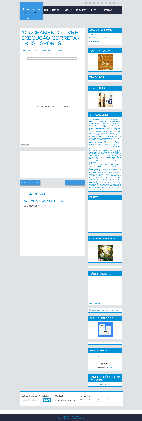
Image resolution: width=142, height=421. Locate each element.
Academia (105, 120)
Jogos (91, 155)
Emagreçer (115, 146)
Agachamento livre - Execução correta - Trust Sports (51, 38)
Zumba (99, 189)
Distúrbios (100, 144)
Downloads (116, 144)
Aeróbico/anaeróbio (115, 121)
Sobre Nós (92, 34)
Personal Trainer (99, 171)
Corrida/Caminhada (100, 138)
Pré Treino (108, 172)
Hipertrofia (107, 152)
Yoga (95, 189)
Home (45, 10)
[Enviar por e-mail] (22, 145)
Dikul (96, 144)
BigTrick (94, 10)
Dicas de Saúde (112, 142)
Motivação (118, 164)
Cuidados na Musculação (99, 140)
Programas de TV (115, 175)
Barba (114, 131)
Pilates (107, 171)
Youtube (26, 18)
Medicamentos (116, 159)
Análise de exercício (110, 128)
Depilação (118, 140)
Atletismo (91, 131)
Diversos (68, 10)
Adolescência (102, 121)
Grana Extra (93, 152)
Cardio (107, 136)
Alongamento (93, 125)
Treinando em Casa (103, 187)
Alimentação (94, 123)
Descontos (92, 142)
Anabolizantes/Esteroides (97, 128)
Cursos (112, 140)
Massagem (100, 159)
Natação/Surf (111, 167)
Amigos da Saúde (111, 125)
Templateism (70, 418)
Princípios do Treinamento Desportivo (100, 174)
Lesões (102, 157)
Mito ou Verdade (102, 164)
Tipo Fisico (92, 185)
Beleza (119, 131)
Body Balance (108, 133)
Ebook (100, 147)
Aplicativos (98, 130)
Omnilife (114, 169)
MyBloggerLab (79, 418)
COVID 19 (109, 138)
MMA (111, 164)
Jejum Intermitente (115, 153)
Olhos (100, 169)
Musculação (95, 167)
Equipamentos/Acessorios (97, 149)
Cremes (114, 138)
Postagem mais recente (30, 183)
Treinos (118, 187)
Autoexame (97, 131)
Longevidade (110, 157)
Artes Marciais (116, 130)
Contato (55, 10)
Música (104, 167)
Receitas (92, 177)
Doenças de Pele (108, 144)
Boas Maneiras (99, 133)
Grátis (98, 152)
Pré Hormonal (101, 172)
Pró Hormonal (105, 175)
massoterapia (108, 159)
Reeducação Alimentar (102, 177)
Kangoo (111, 155)
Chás (111, 136)
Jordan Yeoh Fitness (99, 155)
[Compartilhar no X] (26, 145)
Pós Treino (118, 171)
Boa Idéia (91, 133)
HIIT (102, 152)
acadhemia (26, 50)
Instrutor (107, 153)
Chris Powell (118, 136)
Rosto (111, 177)
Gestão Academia (103, 150)
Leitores (96, 157)
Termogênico (101, 184)
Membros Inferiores (46, 50)
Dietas (91, 144)
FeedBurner (109, 367)
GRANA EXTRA (81, 10)
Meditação (91, 161)
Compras (91, 138)
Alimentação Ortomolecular (111, 123)
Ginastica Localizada (115, 150)
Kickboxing (116, 155)
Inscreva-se (100, 153)
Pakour (119, 169)
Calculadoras (93, 136)
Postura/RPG (93, 172)
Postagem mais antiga (75, 183)
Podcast (112, 171)
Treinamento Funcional (107, 185)
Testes (108, 184)
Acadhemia (31, 9)
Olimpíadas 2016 (107, 169)
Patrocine (91, 171)
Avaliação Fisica (107, 131)
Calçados (118, 135)
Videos (91, 189)
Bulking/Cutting (101, 135)
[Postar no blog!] (24, 145)
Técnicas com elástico (110, 182)
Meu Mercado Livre (110, 163)
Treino (113, 187)
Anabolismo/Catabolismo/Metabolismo (100, 127)
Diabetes (99, 142)
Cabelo (111, 135)
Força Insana (93, 150)
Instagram (107, 10)
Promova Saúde (94, 41)
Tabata (102, 182)
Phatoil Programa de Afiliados (98, 38)
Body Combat (117, 133)
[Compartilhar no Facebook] (28, 145)
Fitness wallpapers (116, 149)
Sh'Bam (99, 179)
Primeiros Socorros (116, 172)
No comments (60, 50)
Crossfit (119, 138)
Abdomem (94, 119)
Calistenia (101, 136)
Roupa (115, 177)
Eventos (108, 149)
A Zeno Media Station (95, 303)
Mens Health (101, 163)
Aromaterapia (106, 130)
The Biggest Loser (115, 184)
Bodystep (91, 135)
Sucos (105, 179)
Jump (107, 155)
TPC (98, 185)
